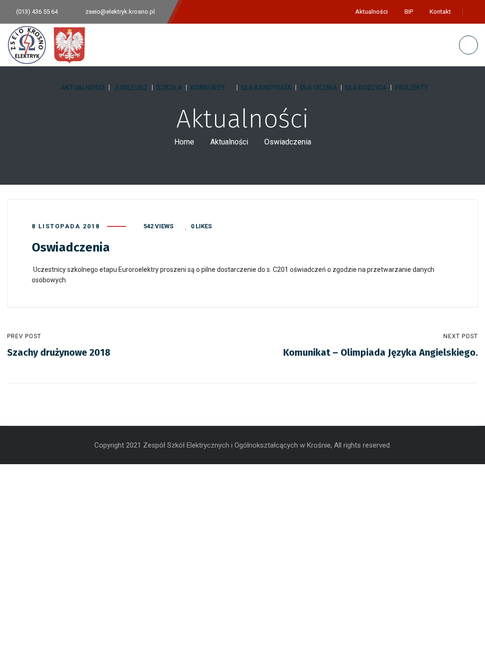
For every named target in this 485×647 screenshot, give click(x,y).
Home (184, 141)
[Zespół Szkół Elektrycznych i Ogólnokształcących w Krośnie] (49, 45)
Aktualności (229, 141)
